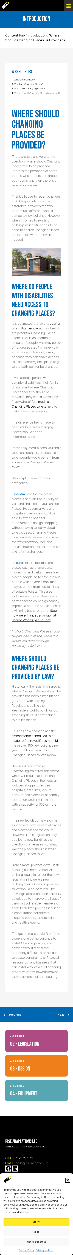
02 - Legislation (24, 1044)
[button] (67, 1180)
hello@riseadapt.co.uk (32, 1163)
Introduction (37, 35)
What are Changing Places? (28, 84)
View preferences (36, 1241)
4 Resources (17, 1036)
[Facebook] (8, 1169)
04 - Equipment (23, 1093)
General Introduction (24, 79)
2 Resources (17, 1086)
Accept (37, 1222)
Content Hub (15, 35)
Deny (36, 1232)
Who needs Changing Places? (29, 88)
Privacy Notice (44, 1250)
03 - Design (20, 1068)
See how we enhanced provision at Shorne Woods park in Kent (34, 615)
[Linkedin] (15, 1169)
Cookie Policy (26, 1250)
